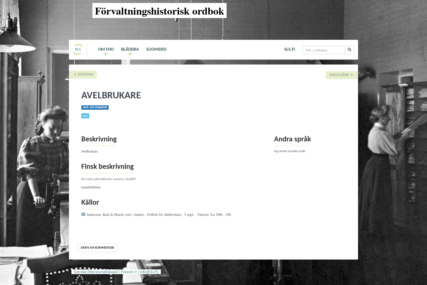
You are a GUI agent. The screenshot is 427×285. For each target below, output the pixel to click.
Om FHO (106, 49)
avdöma (85, 75)
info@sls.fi (148, 272)
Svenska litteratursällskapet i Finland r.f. (105, 272)
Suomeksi (156, 49)
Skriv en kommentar (97, 248)
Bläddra (130, 49)
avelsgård (339, 75)
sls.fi (289, 49)
